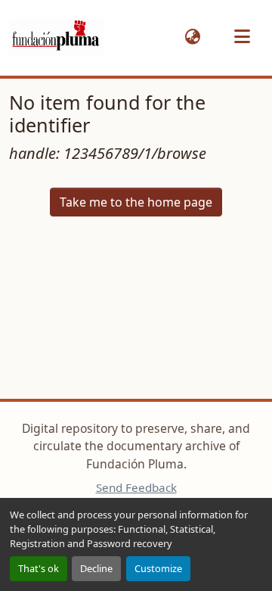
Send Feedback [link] (136, 487)
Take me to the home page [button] (136, 202)
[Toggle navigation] (242, 36)
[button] (56, 37)
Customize (158, 568)
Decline (96, 568)
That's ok (38, 568)
